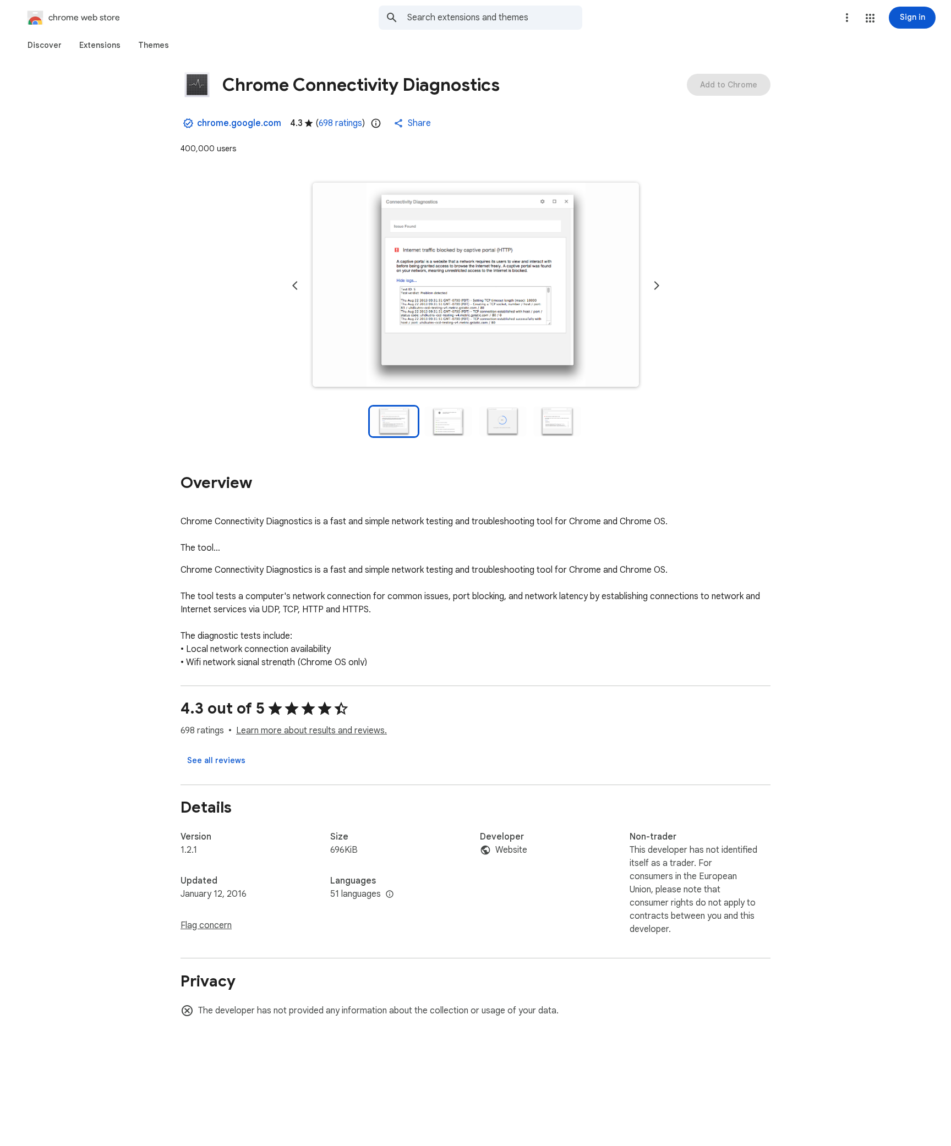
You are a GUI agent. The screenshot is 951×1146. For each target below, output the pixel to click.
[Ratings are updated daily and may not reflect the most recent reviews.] (376, 123)
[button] (870, 18)
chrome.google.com (239, 123)
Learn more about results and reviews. (311, 730)
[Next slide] (657, 286)
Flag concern (206, 925)
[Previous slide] (295, 286)
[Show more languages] (389, 894)
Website (511, 850)
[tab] (44, 45)
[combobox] (494, 17)
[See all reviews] (216, 760)
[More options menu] (847, 18)
